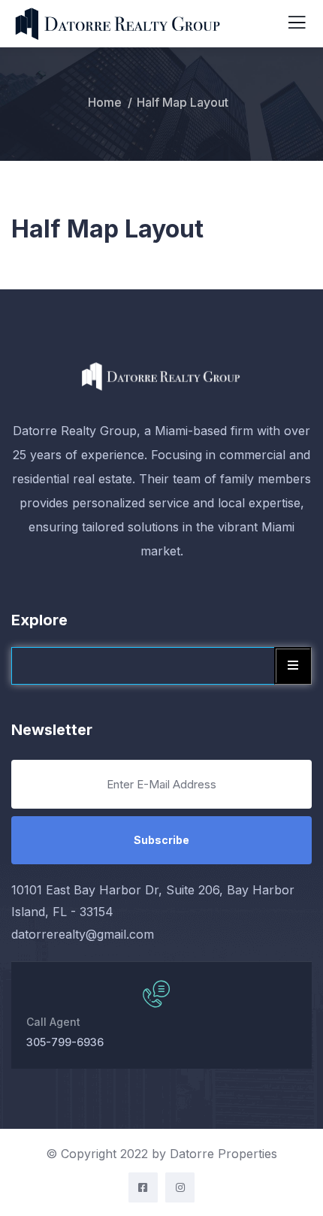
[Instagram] (180, 1187)
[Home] (161, 376)
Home (105, 102)
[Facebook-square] (143, 1187)
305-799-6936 (65, 1042)
